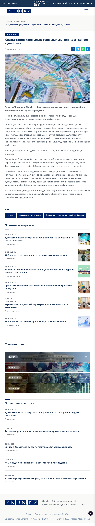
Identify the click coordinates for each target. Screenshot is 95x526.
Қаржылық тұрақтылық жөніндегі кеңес (65, 215)
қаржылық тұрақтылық (30, 215)
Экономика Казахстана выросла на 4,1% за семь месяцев (36, 321)
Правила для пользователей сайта (52, 514)
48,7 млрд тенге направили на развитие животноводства (36, 255)
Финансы (9, 444)
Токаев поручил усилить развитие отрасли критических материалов (42, 431)
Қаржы (10, 215)
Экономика (21, 21)
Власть (8, 298)
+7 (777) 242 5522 (40, 4)
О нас (14, 3)
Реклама (6, 3)
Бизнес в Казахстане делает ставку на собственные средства (38, 447)
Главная (8, 21)
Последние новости (18, 403)
